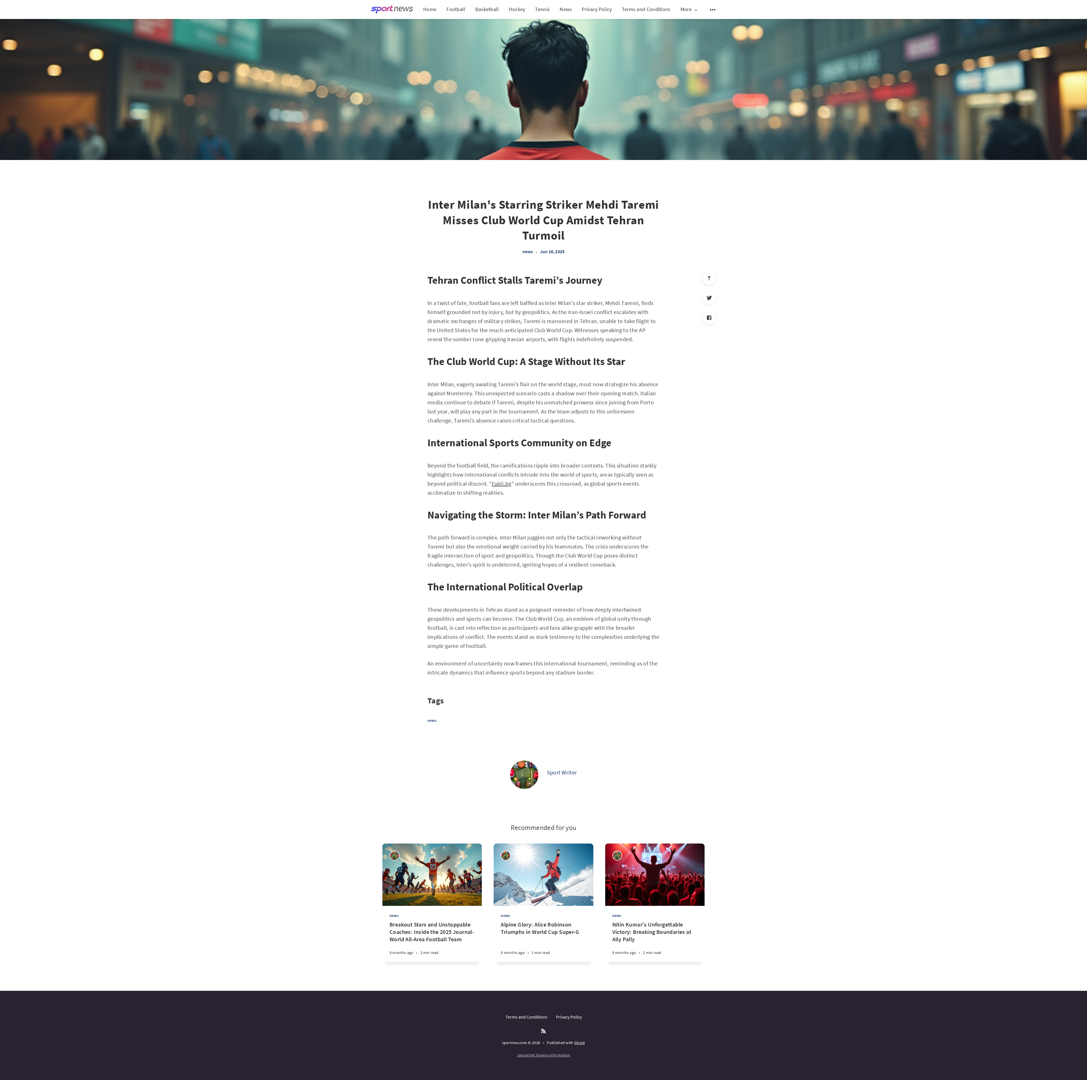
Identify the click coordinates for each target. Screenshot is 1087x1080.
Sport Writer (562, 772)
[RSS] (543, 1031)
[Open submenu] (712, 9)
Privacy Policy (597, 9)
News (566, 9)
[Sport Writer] (524, 775)
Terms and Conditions (646, 9)
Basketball (487, 9)
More (686, 9)
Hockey (517, 9)
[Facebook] (709, 318)
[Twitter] (709, 298)
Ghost (579, 1042)
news (528, 251)
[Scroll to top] (709, 278)
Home (429, 9)
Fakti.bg (501, 483)
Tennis (542, 9)
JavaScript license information (543, 1055)
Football (455, 9)
